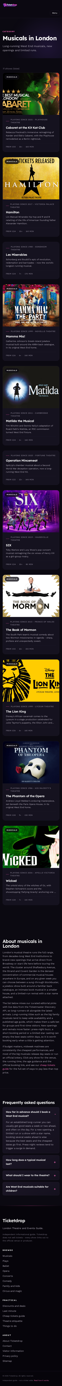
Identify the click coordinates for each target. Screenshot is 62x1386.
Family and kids (11, 1286)
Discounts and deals (14, 1306)
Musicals (7, 1256)
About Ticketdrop (12, 1341)
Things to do (10, 1326)
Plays (5, 1261)
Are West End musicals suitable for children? (27, 1188)
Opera (6, 1271)
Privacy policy (10, 1356)
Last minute (9, 1311)
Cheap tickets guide (14, 1316)
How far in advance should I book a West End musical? (28, 1113)
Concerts (8, 1276)
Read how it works (41, 1380)
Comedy (7, 1281)
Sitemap (7, 1361)
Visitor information (13, 1351)
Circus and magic (12, 1291)
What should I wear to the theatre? (27, 1175)
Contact (7, 1346)
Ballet (6, 1266)
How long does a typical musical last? (26, 1161)
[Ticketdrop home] (10, 5)
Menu (54, 13)
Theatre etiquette (12, 1321)
